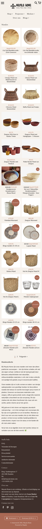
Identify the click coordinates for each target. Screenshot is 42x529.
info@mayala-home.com (9, 479)
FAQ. (3, 443)
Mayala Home (27, 523)
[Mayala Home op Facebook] (3, 508)
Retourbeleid (6, 450)
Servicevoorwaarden (8, 456)
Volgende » (23, 357)
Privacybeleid (6, 453)
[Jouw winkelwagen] (39, 3)
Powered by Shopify (21, 525)
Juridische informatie (8, 459)
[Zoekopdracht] (35, 3)
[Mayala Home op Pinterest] (7, 508)
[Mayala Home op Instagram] (12, 508)
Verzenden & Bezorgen (9, 447)
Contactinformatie (7, 463)
